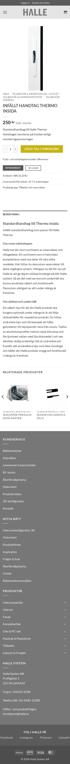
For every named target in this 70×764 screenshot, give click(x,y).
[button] (25, 3)
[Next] (67, 404)
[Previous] (3, 404)
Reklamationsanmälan (17, 580)
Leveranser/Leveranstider (19, 465)
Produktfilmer (12, 544)
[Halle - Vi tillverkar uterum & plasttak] (35, 12)
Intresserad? (13, 168)
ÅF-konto (9, 472)
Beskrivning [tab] (11, 214)
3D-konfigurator (13, 501)
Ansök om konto (40, 2)
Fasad (6, 617)
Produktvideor (12, 494)
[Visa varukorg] (65, 12)
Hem (6, 93)
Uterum (8, 609)
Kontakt (8, 508)
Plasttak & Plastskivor (17, 638)
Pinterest (46, 737)
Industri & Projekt (14, 653)
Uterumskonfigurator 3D (19, 530)
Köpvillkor (9, 458)
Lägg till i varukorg (41, 148)
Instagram (26, 737)
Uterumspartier (13, 602)
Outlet (7, 573)
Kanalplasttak (12, 624)
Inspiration (10, 552)
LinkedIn (64, 737)
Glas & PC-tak (12, 631)
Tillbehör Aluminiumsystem (22, 97)
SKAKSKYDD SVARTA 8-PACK (51, 416)
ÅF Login (33, 168)
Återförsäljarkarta (14, 479)
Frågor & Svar (11, 559)
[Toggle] (65, 602)
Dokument (10, 486)
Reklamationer (12, 450)
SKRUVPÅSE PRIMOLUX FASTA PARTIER (17, 416)
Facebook (6, 737)
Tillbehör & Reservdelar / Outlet (35, 93)
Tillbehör (8, 645)
